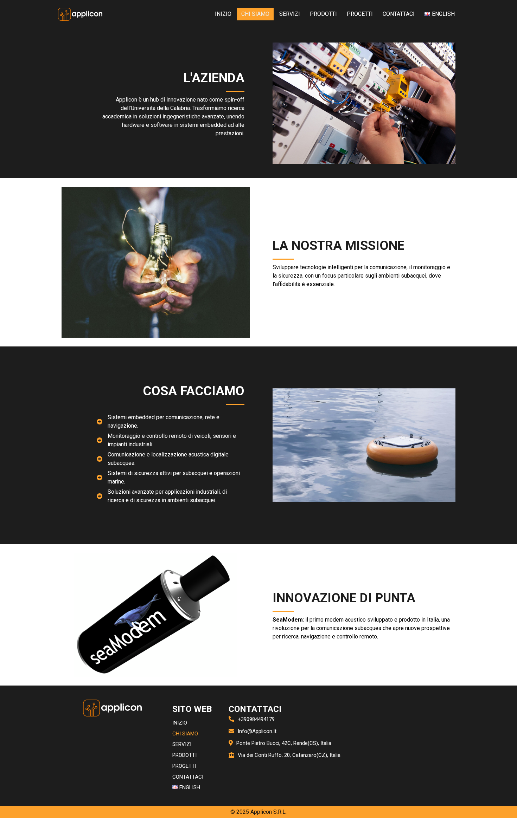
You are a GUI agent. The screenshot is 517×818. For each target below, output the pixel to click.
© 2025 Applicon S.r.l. (258, 812)
